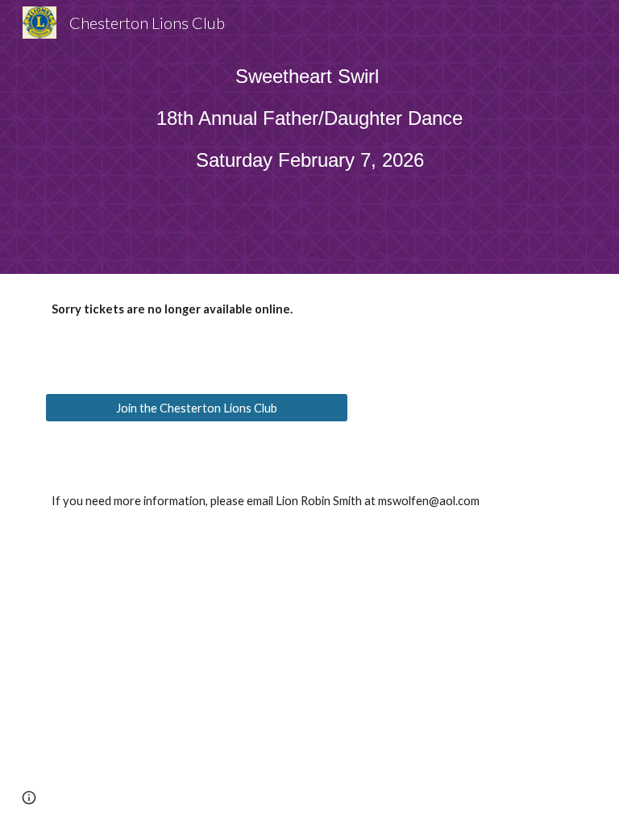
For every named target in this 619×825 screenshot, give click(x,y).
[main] (309, 125)
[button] (29, 797)
